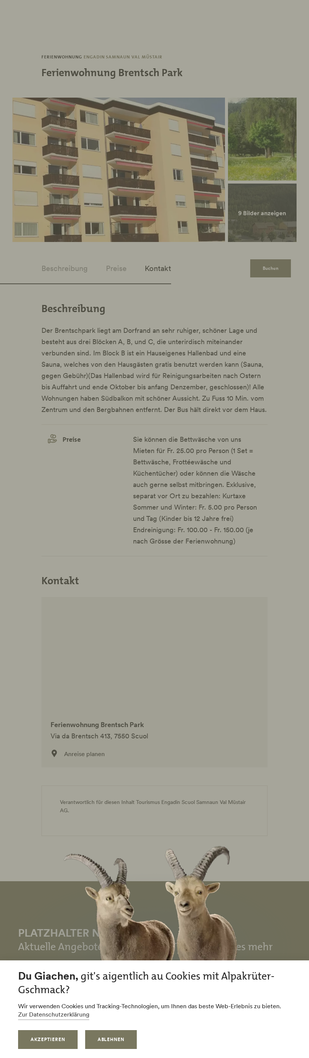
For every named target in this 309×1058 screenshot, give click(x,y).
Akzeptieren (48, 1039)
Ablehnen (111, 1039)
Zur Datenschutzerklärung (53, 1014)
